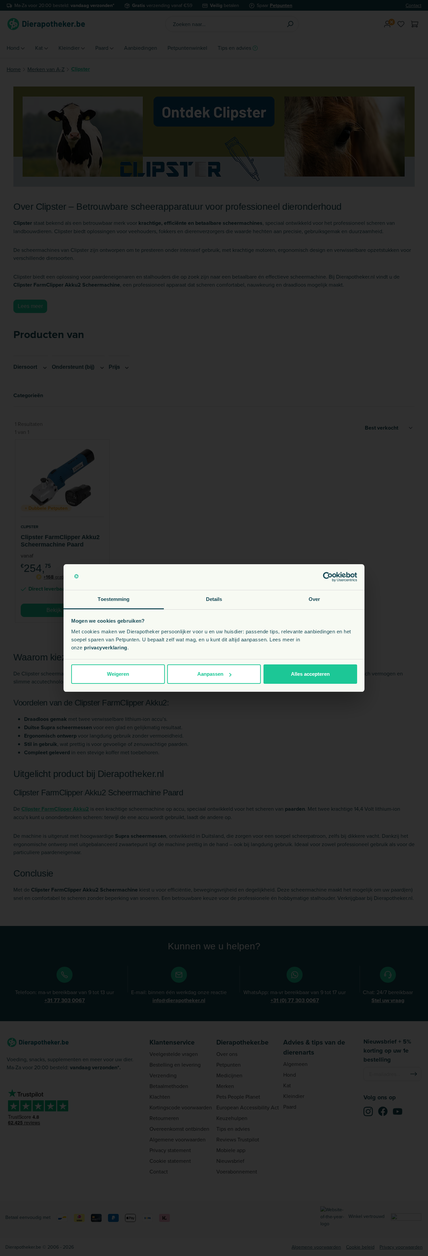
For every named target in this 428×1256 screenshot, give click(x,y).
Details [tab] (214, 599)
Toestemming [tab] (113, 599)
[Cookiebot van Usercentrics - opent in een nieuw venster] (328, 577)
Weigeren (118, 674)
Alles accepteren (310, 674)
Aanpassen (210, 674)
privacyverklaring (105, 647)
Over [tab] (314, 599)
